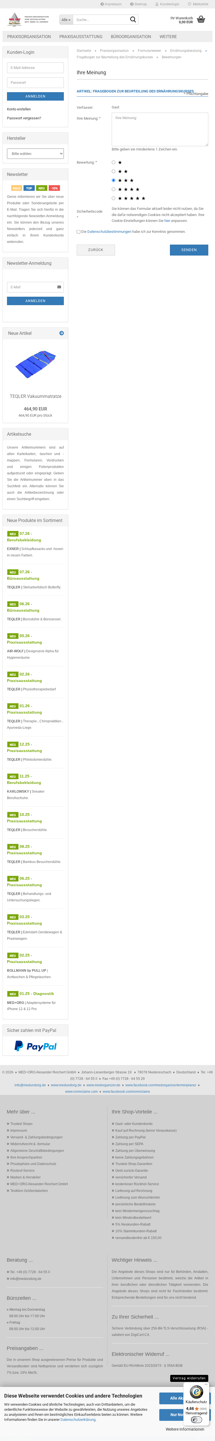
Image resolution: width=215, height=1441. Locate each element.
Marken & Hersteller (25, 1177)
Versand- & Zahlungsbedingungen (36, 1137)
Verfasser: (85, 107)
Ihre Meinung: (88, 118)
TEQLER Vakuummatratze (35, 396)
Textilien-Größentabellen (29, 1191)
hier (167, 221)
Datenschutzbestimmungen (109, 231)
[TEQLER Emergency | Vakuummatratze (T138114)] (36, 365)
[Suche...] (133, 20)
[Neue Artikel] (61, 333)
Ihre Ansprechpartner (26, 1157)
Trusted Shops (21, 1124)
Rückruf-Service (22, 1171)
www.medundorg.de (66, 1085)
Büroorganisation (131, 36)
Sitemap (140, 4)
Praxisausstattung (80, 36)
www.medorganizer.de (103, 1085)
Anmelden (35, 96)
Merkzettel (199, 4)
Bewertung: (86, 162)
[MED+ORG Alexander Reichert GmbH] (29, 19)
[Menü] (206, 1385)
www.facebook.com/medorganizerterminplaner (160, 1085)
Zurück (95, 250)
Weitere (168, 36)
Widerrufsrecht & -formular (30, 1144)
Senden (189, 250)
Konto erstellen (19, 109)
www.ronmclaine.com (81, 1092)
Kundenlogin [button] (168, 4)
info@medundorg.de (30, 1085)
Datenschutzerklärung (77, 1419)
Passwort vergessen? (24, 118)
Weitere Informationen (185, 1429)
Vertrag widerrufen (189, 1378)
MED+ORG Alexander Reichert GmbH (39, 1184)
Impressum (113, 4)
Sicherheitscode (89, 211)
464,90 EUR (35, 409)
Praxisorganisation (29, 36)
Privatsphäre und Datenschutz (33, 1164)
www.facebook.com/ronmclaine (126, 1092)
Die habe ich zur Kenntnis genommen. (133, 231)
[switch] (196, 1419)
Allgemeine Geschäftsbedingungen (37, 1151)
